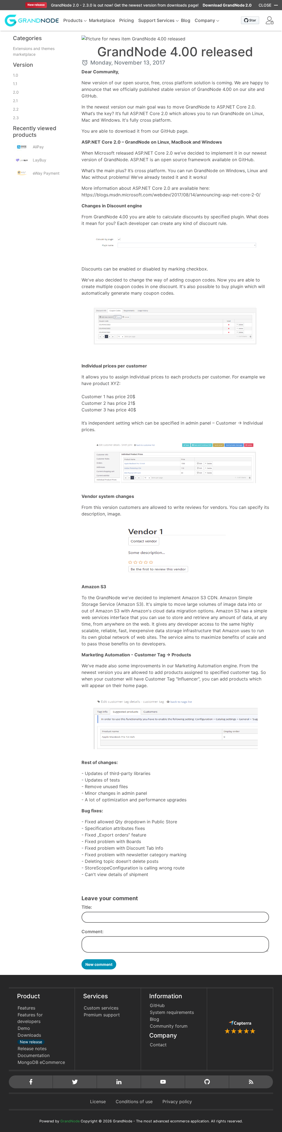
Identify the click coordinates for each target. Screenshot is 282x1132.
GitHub (157, 1005)
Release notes (32, 1048)
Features (26, 1008)
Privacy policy (177, 1101)
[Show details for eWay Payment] (22, 173)
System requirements (172, 1012)
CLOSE (265, 5)
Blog (154, 1019)
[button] (269, 20)
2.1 (15, 100)
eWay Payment (46, 173)
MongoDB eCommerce (41, 1062)
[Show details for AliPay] (22, 147)
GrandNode (70, 1121)
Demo (24, 1028)
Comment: (93, 931)
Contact (158, 1044)
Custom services (101, 1008)
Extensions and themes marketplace (34, 51)
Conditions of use (134, 1101)
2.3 (16, 117)
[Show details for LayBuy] (22, 160)
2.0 (16, 92)
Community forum (169, 1026)
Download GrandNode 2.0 (227, 5)
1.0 (15, 75)
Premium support (102, 1014)
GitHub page (174, 131)
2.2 (15, 109)
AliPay (38, 146)
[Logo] (31, 20)
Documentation (34, 1055)
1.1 (15, 83)
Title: (87, 907)
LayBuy (39, 160)
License (98, 1101)
